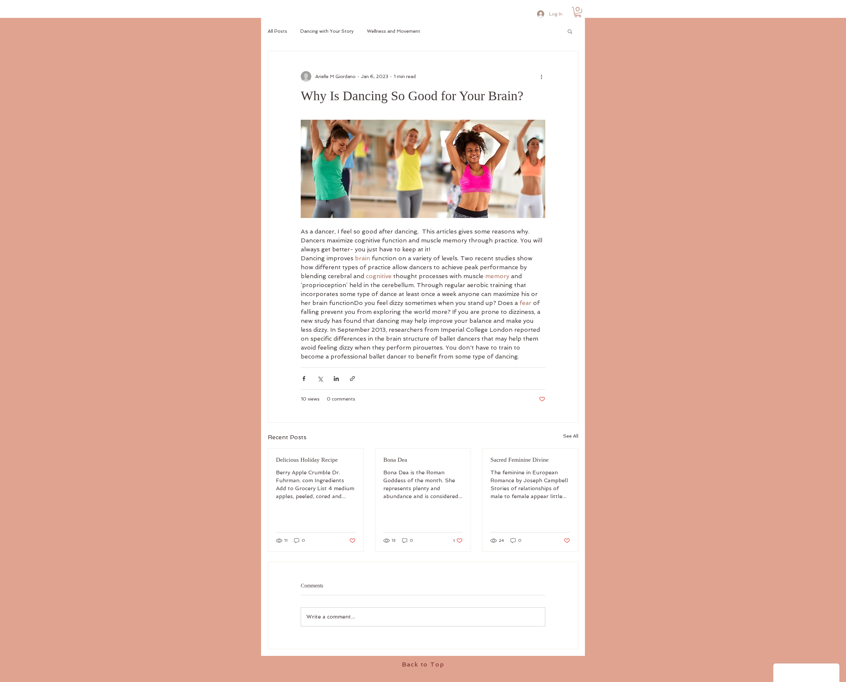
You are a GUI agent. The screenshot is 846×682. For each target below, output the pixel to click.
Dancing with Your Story (327, 31)
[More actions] (541, 76)
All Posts (277, 31)
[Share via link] (352, 378)
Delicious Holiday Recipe (307, 459)
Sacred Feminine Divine (519, 459)
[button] (578, 12)
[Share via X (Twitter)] (320, 378)
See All (570, 436)
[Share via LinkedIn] (336, 378)
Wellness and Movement (393, 31)
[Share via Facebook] (304, 378)
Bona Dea (395, 459)
